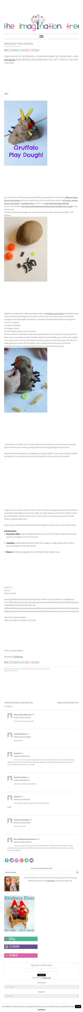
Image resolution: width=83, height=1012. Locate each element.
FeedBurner (18, 656)
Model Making (28, 669)
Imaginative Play (20, 669)
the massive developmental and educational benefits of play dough (47, 206)
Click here (50, 880)
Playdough (35, 669)
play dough (9, 59)
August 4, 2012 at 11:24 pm (22, 717)
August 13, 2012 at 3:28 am (22, 822)
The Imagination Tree (41, 21)
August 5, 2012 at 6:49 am (22, 756)
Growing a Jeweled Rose (21, 820)
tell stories (67, 200)
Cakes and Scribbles (20, 777)
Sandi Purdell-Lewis (20, 734)
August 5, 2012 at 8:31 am (22, 780)
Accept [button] (78, 1006)
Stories (40, 669)
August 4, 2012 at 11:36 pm (22, 737)
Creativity (13, 669)
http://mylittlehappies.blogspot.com (25, 839)
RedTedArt (17, 796)
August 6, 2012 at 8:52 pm (22, 799)
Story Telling (46, 669)
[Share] (26, 50)
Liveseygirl (17, 753)
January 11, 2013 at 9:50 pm (22, 842)
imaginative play (27, 203)
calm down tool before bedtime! (57, 203)
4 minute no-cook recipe (54, 313)
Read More (41, 1009)
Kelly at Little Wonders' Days (22, 714)
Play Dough (14, 670)
